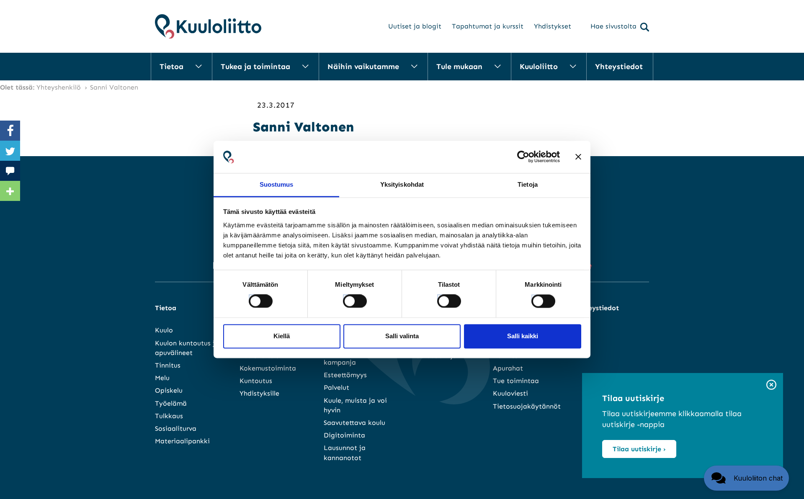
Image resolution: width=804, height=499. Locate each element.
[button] (746, 478)
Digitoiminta (344, 435)
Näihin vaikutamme (363, 66)
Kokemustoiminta (268, 368)
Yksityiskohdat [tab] (402, 184)
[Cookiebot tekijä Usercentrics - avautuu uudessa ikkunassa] (523, 157)
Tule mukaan (459, 66)
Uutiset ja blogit (414, 26)
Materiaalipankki (182, 441)
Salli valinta (402, 336)
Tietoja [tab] (528, 184)
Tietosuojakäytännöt (527, 406)
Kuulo (164, 330)
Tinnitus (167, 365)
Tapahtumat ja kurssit (487, 26)
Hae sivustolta (613, 26)
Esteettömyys (345, 375)
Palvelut (336, 387)
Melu (162, 378)
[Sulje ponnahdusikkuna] (771, 385)
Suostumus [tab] (277, 184)
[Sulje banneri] (578, 157)
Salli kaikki (522, 336)
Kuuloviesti (510, 393)
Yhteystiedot (619, 66)
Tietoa (171, 66)
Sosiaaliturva (175, 428)
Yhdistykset (552, 26)
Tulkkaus (169, 416)
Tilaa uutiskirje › (639, 449)
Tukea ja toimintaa (255, 66)
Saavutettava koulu (354, 423)
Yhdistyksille (259, 393)
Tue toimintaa (516, 381)
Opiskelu (169, 390)
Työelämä (171, 403)
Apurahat (508, 368)
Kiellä (281, 336)
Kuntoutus (256, 381)
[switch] (347, 299)
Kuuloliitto (539, 66)
